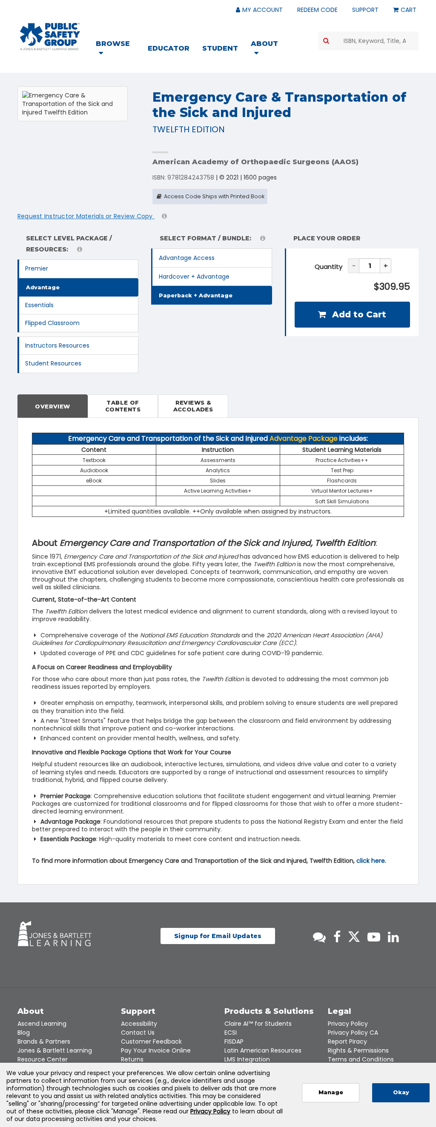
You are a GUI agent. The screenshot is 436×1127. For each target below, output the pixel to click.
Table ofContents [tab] (123, 406)
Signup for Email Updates (217, 936)
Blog (23, 1032)
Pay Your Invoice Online (156, 1050)
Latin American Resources (262, 1050)
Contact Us (138, 1032)
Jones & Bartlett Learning (54, 1050)
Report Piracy (347, 1041)
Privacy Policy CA (353, 1032)
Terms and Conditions (361, 1059)
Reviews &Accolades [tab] (193, 406)
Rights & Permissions (358, 1050)
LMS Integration (247, 1059)
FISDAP (234, 1041)
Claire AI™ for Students (258, 1023)
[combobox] (368, 40)
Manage (330, 1092)
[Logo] (50, 36)
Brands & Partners (43, 1041)
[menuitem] (118, 49)
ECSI (230, 1032)
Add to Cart (358, 314)
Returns (132, 1059)
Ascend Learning (41, 1023)
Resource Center (42, 1059)
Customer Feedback (151, 1041)
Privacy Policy (348, 1023)
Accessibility (139, 1023)
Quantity (328, 266)
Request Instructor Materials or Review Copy (86, 216)
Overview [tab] (52, 406)
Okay (401, 1092)
